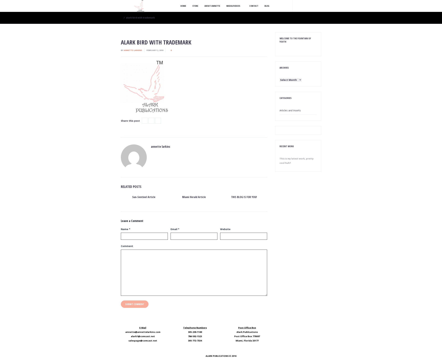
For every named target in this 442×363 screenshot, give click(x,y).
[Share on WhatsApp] (158, 120)
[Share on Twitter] (151, 120)
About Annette (212, 5)
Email (175, 229)
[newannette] (139, 6)
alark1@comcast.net (143, 336)
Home (183, 5)
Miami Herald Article (194, 197)
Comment (127, 246)
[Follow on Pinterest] (317, 5)
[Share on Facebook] (145, 120)
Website (225, 229)
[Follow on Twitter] (297, 5)
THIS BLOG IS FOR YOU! (244, 197)
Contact (253, 5)
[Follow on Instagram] (310, 5)
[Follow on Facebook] (303, 5)
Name (125, 229)
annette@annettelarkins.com (142, 332)
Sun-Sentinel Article (143, 197)
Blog (267, 5)
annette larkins (133, 50)
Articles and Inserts (290, 110)
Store (195, 5)
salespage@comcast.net (142, 340)
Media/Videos (233, 5)
